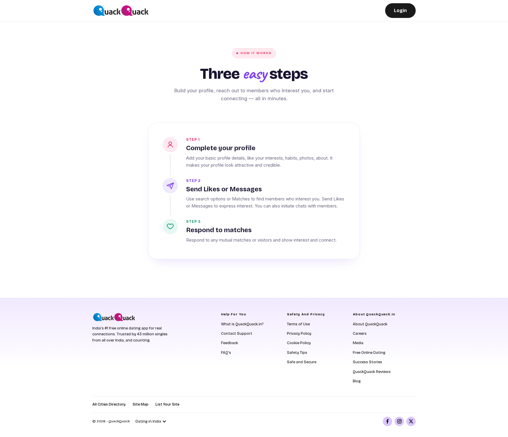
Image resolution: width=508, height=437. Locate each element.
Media (358, 343)
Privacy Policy (299, 333)
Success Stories (367, 362)
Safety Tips (297, 352)
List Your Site (167, 404)
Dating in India (148, 421)
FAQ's (226, 352)
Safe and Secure (301, 362)
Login (400, 10)
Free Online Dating (369, 352)
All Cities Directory (109, 404)
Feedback (229, 343)
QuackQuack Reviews (372, 371)
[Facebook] (387, 421)
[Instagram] (399, 421)
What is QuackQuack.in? (242, 324)
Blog (357, 381)
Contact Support (236, 333)
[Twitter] (411, 421)
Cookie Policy (299, 343)
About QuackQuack (370, 324)
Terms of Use (298, 324)
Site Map (140, 404)
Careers (360, 333)
